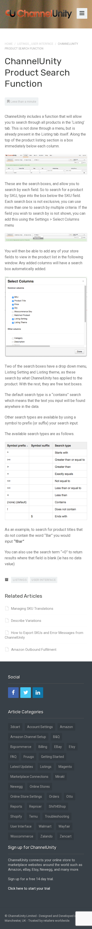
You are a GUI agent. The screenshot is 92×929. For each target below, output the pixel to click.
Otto (69, 796)
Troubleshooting (57, 816)
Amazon (66, 727)
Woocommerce (21, 836)
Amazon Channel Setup (28, 737)
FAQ (13, 757)
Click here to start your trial (29, 888)
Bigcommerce (20, 747)
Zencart (65, 836)
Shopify (16, 816)
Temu (33, 816)
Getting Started (52, 757)
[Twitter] (25, 692)
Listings (23, 44)
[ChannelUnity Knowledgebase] (39, 12)
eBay (58, 747)
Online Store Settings (26, 796)
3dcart (15, 727)
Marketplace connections (29, 777)
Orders (54, 796)
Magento (65, 767)
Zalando (46, 836)
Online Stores (40, 786)
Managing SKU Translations (32, 608)
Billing (42, 747)
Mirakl (59, 777)
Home (9, 44)
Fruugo (29, 757)
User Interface (42, 44)
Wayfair (64, 826)
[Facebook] (13, 692)
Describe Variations (26, 621)
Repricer (35, 806)
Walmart (45, 826)
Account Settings (40, 727)
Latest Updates (21, 767)
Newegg (16, 786)
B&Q (56, 737)
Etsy (72, 747)
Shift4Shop (57, 806)
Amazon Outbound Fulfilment (33, 649)
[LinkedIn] (38, 692)
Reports (16, 806)
